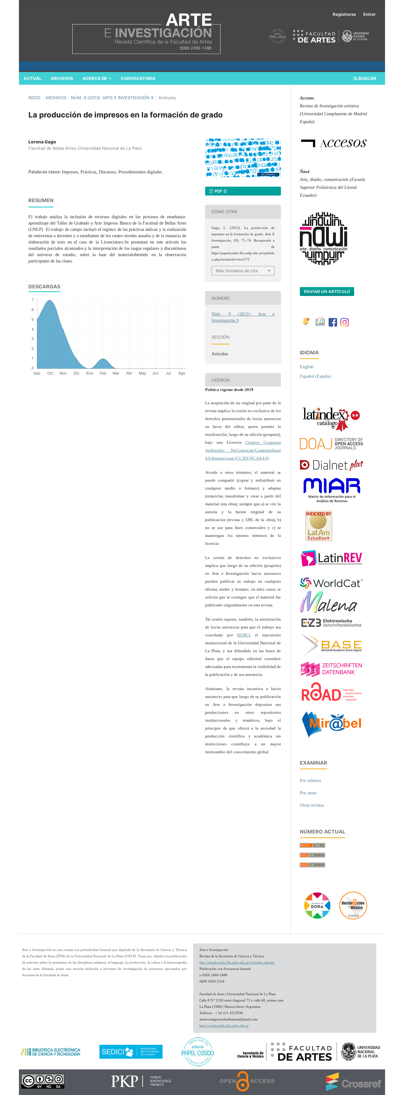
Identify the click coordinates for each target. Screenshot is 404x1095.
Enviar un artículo (327, 291)
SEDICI (243, 635)
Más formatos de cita (237, 270)
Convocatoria (138, 78)
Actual (32, 78)
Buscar (366, 78)
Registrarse (344, 14)
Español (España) (315, 376)
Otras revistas (312, 805)
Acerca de (95, 78)
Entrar (369, 14)
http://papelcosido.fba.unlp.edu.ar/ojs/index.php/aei (237, 962)
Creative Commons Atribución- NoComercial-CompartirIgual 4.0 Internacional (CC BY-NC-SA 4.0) (243, 450)
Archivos (62, 78)
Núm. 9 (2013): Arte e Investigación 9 (112, 97)
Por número (310, 780)
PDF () (220, 191)
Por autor (308, 793)
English (306, 366)
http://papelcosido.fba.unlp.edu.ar (224, 1025)
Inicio (34, 97)
